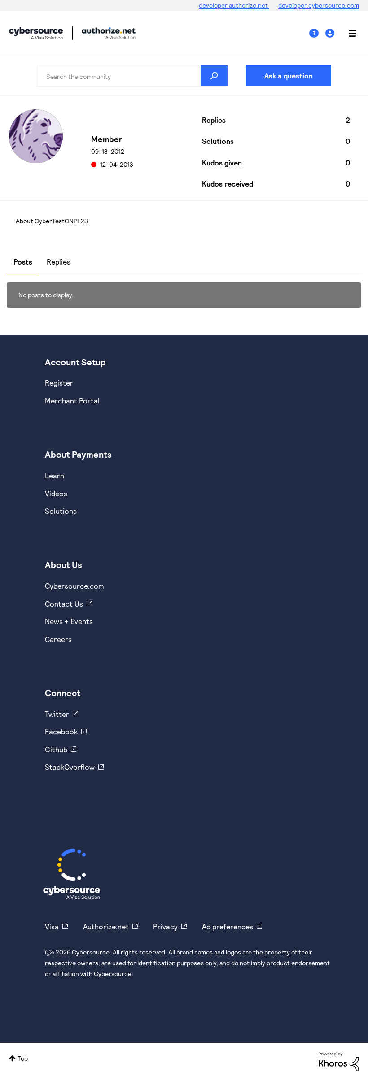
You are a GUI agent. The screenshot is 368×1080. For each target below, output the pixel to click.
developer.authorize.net (234, 5)
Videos (56, 493)
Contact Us (64, 603)
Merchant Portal (72, 400)
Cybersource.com (74, 585)
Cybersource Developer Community (36, 33)
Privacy (165, 926)
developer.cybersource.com (318, 5)
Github (56, 749)
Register (59, 382)
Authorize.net (106, 926)
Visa (52, 926)
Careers (58, 639)
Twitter (57, 714)
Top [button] (23, 1058)
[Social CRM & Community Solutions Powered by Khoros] (339, 1061)
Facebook (61, 731)
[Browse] (348, 33)
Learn (54, 475)
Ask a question (288, 75)
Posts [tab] (22, 261)
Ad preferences (227, 926)
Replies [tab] (58, 261)
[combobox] (132, 76)
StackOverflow (70, 767)
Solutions (61, 511)
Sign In (331, 33)
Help (317, 33)
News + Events (69, 621)
